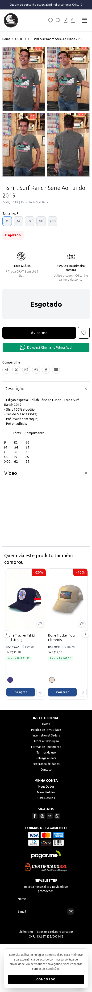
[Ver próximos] (85, 634)
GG (41, 221)
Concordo (46, 979)
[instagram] (42, 816)
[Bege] (52, 680)
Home (6, 38)
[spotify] (50, 816)
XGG (52, 221)
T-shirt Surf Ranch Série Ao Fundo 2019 (57, 38)
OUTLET (20, 38)
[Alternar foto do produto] (40, 624)
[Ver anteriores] (7, 634)
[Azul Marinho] (10, 680)
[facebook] (35, 816)
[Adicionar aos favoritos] (40, 692)
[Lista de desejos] (50, 20)
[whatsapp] (57, 816)
